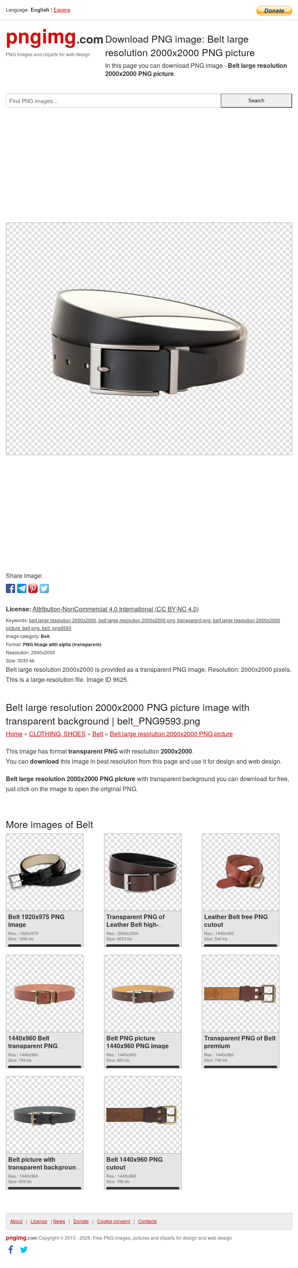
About (16, 1221)
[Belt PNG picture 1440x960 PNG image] (142, 994)
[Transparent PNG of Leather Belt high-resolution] (142, 872)
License (39, 1221)
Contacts (147, 1221)
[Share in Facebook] (10, 588)
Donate (81, 1221)
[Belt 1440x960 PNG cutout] (142, 1115)
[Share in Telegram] (21, 588)
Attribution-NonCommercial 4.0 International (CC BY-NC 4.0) (116, 608)
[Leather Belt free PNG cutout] (240, 872)
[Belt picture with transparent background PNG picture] (44, 1115)
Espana (62, 9)
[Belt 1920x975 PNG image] (44, 872)
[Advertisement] (149, 168)
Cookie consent (113, 1221)
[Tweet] (44, 588)
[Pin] (33, 588)
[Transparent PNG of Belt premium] (240, 994)
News (59, 1221)
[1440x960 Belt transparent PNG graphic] (44, 994)
